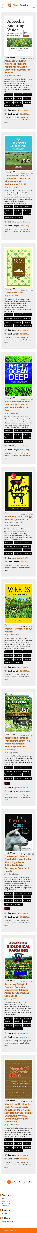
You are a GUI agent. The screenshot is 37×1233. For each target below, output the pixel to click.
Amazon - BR (27, 102)
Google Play (8, 318)
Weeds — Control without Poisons (18, 630)
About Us (4, 1199)
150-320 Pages (25, 450)
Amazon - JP (18, 102)
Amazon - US (9, 95)
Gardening (26, 222)
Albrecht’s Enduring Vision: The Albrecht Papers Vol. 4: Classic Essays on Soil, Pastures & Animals (18, 66)
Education (26, 110)
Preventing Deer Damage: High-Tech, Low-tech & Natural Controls (18, 519)
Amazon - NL (9, 102)
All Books (4, 1214)
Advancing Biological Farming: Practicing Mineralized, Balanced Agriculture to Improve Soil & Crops (16, 989)
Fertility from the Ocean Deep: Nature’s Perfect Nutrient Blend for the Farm (17, 406)
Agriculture (18, 110)
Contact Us (5, 1206)
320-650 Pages (25, 114)
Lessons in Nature (14, 292)
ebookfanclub (12, 1230)
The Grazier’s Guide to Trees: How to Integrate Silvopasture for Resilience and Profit (17, 180)
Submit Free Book (7, 1222)
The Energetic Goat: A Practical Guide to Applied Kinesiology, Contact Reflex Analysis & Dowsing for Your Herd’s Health (18, 864)
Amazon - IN (18, 106)
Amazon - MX (9, 106)
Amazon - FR (8, 98)
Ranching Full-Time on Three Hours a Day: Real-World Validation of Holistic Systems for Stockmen (17, 743)
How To (25, 330)
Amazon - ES (18, 98)
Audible (7, 783)
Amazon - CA (27, 95)
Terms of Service (6, 1203)
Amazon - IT (26, 98)
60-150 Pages (24, 562)
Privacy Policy (5, 1201)
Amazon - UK (18, 95)
